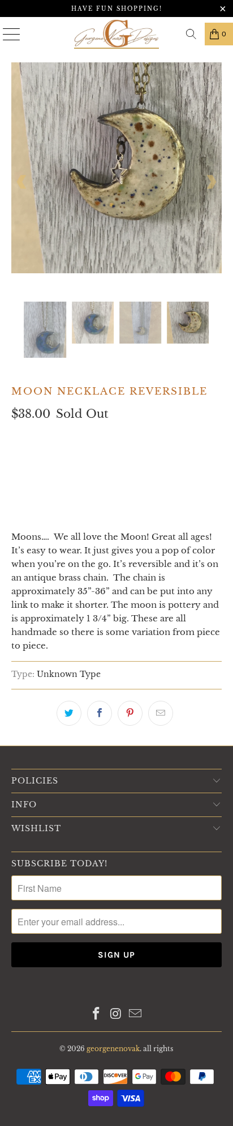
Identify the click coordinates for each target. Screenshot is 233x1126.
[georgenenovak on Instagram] (115, 1014)
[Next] (211, 182)
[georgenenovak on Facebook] (96, 1014)
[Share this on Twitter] (69, 713)
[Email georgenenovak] (135, 1014)
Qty (20, 437)
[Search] (191, 34)
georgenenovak (113, 1048)
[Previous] (22, 182)
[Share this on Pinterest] (130, 713)
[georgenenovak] (116, 34)
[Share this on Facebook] (99, 713)
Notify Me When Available (68, 511)
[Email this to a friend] (160, 713)
